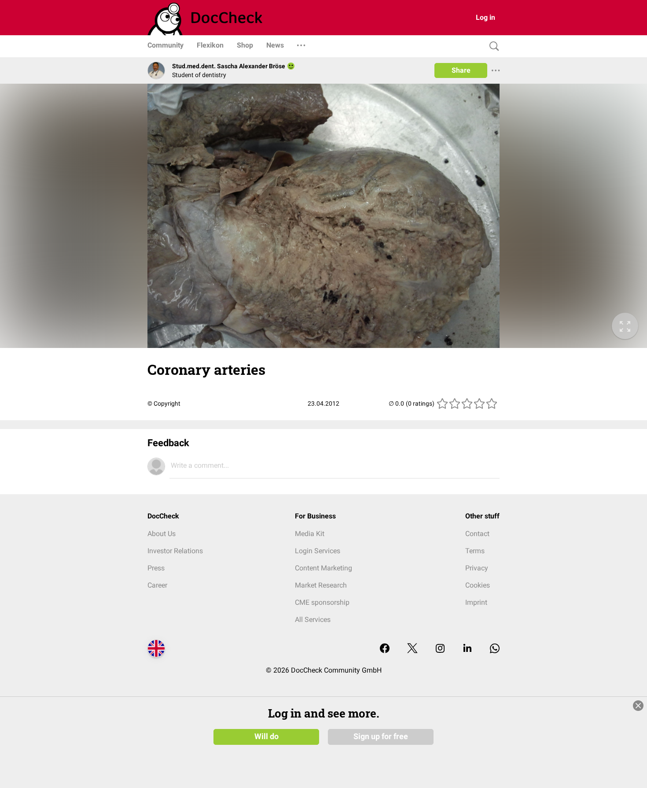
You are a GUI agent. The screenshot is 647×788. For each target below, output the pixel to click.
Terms (475, 551)
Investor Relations (175, 551)
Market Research (321, 585)
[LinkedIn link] (467, 649)
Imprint (476, 602)
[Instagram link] (440, 649)
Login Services (317, 551)
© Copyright (163, 403)
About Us (161, 533)
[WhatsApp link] (495, 649)
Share (461, 70)
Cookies (477, 585)
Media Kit (309, 533)
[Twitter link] (412, 649)
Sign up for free (380, 736)
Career (157, 585)
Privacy (476, 568)
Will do (266, 736)
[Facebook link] (385, 649)
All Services (313, 619)
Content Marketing (323, 568)
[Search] (492, 46)
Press (156, 568)
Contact (477, 533)
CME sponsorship (322, 602)
